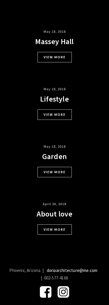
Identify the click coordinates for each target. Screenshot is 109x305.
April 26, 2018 (54, 204)
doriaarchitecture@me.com (72, 270)
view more (55, 57)
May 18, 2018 (55, 31)
